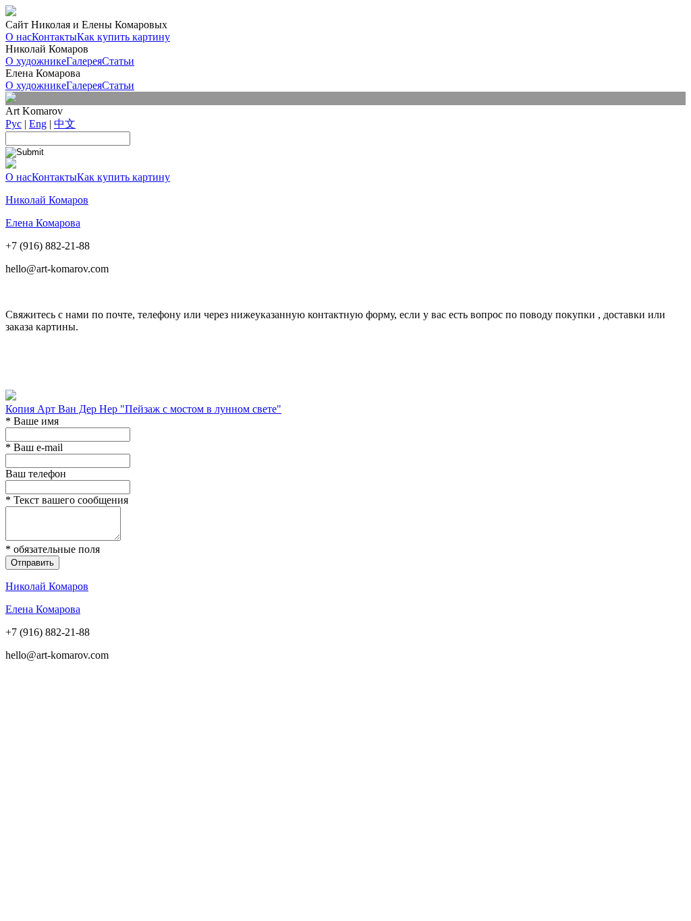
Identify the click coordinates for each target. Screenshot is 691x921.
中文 (65, 123)
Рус (13, 123)
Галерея (84, 61)
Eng (38, 123)
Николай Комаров (46, 200)
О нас (18, 36)
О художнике (35, 61)
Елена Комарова (42, 223)
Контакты (54, 36)
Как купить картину (123, 36)
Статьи (118, 61)
